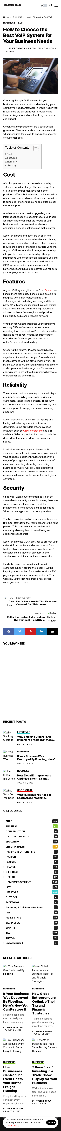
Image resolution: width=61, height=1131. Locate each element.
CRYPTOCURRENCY (31, 836)
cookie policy (12, 1125)
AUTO (31, 821)
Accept (51, 1122)
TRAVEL (31, 937)
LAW (31, 887)
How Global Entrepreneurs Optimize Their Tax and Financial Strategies (34, 778)
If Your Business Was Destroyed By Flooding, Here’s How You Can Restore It (36, 759)
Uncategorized (31, 943)
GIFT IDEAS (31, 872)
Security (11, 165)
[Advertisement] (30, 683)
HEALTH (31, 877)
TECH (31, 932)
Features (12, 157)
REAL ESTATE (31, 917)
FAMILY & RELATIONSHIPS (31, 851)
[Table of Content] (36, 148)
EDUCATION (31, 841)
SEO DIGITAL (31, 922)
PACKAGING (31, 902)
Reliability (12, 161)
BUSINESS (17, 17)
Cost (9, 154)
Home (6, 17)
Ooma (48, 290)
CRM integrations (33, 430)
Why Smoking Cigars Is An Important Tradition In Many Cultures (35, 740)
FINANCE (31, 867)
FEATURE (31, 861)
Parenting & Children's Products (31, 907)
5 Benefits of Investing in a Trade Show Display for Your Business (44, 1075)
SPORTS (31, 927)
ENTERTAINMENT (31, 846)
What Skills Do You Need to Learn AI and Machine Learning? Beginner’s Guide (35, 798)
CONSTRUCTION (31, 831)
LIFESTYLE (31, 892)
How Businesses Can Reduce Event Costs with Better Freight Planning (13, 1079)
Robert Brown (17, 48)
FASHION (31, 856)
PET (31, 912)
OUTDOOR (31, 897)
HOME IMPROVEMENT (31, 882)
